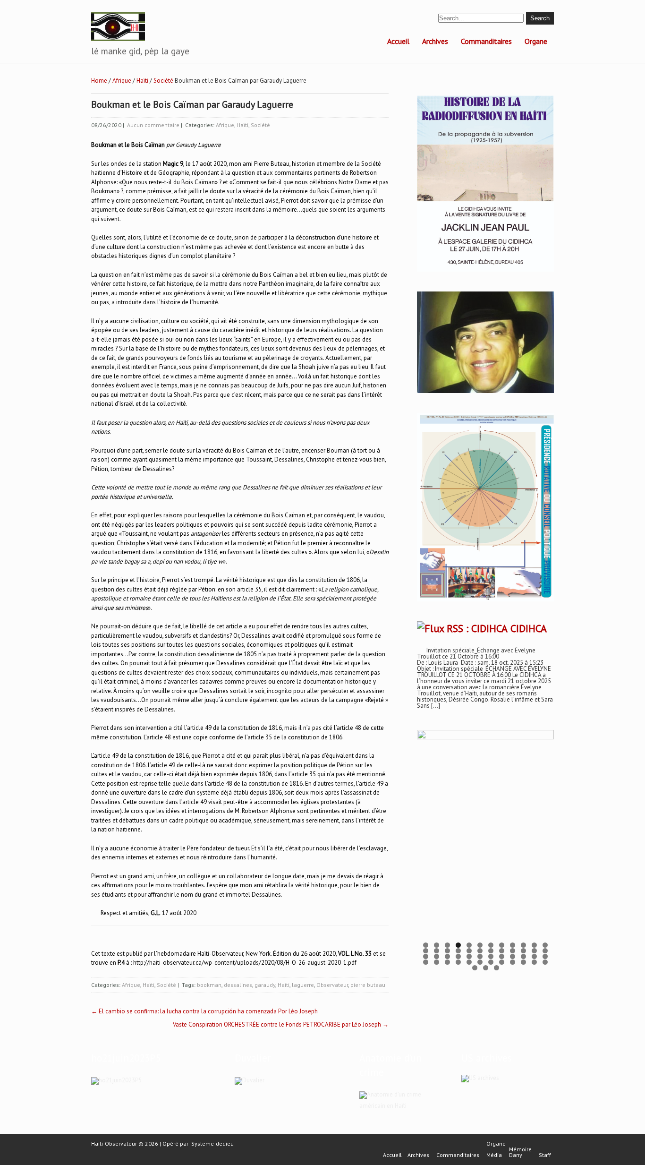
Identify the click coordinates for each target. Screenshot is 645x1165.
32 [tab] (501, 956)
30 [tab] (480, 956)
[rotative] (485, 602)
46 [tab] (523, 962)
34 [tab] (523, 956)
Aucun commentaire (153, 124)
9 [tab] (512, 945)
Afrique (121, 81)
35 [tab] (534, 956)
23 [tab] (534, 950)
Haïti (142, 81)
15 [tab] (447, 950)
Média (494, 1155)
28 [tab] (458, 956)
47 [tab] (534, 962)
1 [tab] (425, 945)
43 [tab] (490, 962)
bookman (209, 984)
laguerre (303, 984)
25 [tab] (425, 956)
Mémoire (520, 1149)
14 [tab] (436, 950)
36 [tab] (545, 956)
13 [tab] (425, 950)
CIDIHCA (528, 628)
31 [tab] (490, 956)
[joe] (485, 391)
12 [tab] (545, 945)
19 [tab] (490, 950)
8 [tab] (501, 945)
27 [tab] (447, 956)
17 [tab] (469, 950)
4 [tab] (458, 945)
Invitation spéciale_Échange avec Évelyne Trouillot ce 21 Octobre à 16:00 (476, 653)
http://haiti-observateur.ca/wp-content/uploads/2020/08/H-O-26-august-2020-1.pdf (244, 963)
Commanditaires (486, 41)
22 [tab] (523, 950)
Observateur (332, 984)
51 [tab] (496, 967)
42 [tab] (480, 962)
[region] (485, 844)
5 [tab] (469, 945)
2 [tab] (436, 945)
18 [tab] (480, 950)
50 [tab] (485, 967)
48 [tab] (545, 962)
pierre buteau (367, 984)
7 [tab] (490, 945)
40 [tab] (458, 962)
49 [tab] (474, 967)
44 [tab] (501, 962)
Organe (536, 41)
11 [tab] (534, 945)
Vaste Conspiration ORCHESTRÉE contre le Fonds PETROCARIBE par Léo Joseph (281, 1024)
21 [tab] (512, 950)
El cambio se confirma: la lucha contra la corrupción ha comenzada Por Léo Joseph (204, 1011)
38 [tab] (436, 962)
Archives (435, 41)
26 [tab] (436, 956)
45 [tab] (512, 962)
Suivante (542, 841)
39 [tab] (447, 962)
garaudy (265, 984)
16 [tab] (458, 950)
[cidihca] (485, 272)
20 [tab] (501, 950)
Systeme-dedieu (212, 1143)
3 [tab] (447, 945)
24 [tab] (545, 950)
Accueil (398, 41)
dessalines (238, 984)
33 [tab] (512, 956)
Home (99, 81)
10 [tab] (523, 945)
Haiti (283, 984)
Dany (515, 1155)
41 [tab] (469, 962)
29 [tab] (469, 956)
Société (163, 81)
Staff (545, 1155)
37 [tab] (425, 962)
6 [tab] (480, 945)
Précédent (429, 841)
